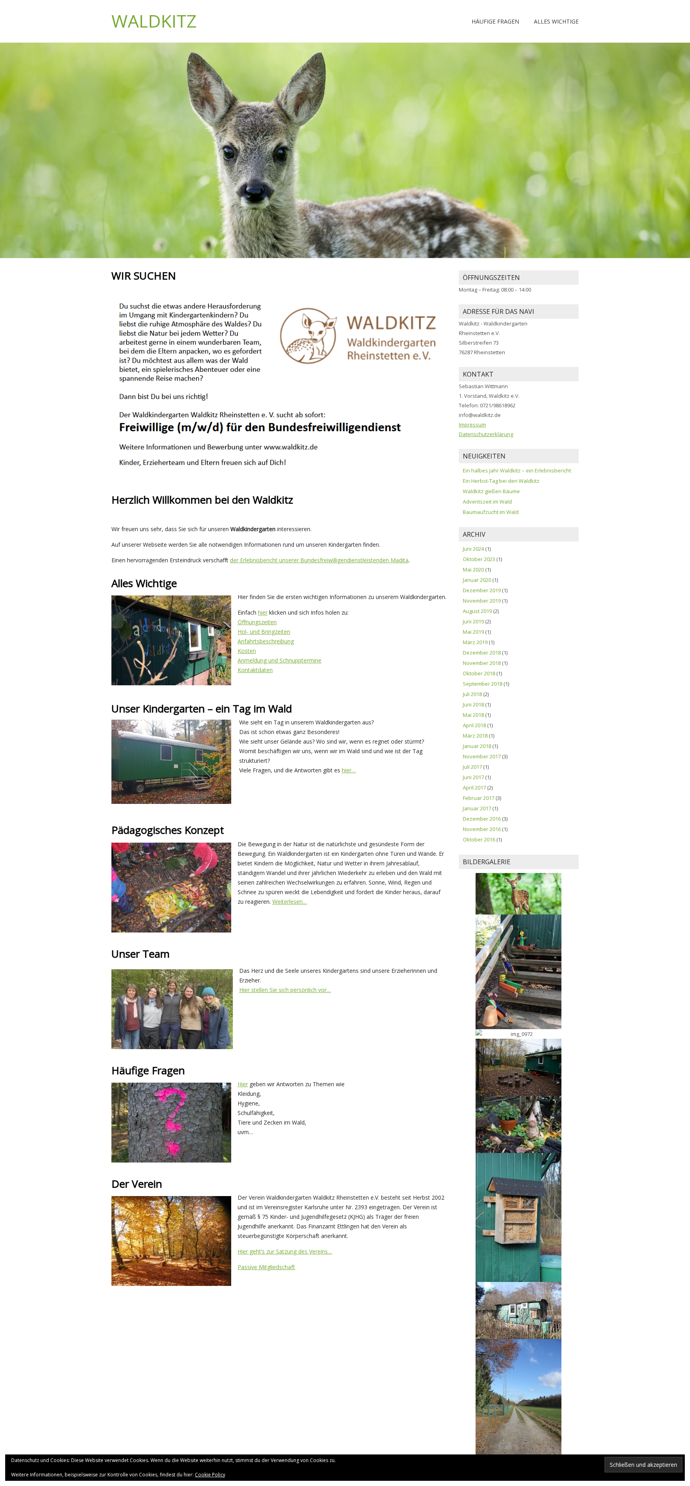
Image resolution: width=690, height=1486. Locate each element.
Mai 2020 (473, 569)
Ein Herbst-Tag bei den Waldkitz (501, 480)
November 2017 (482, 756)
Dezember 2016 (482, 818)
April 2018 (474, 725)
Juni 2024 (473, 548)
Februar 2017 (478, 798)
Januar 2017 (477, 808)
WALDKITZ (154, 21)
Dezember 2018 (482, 652)
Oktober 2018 (479, 673)
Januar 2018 (477, 746)
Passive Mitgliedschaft (266, 1267)
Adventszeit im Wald (487, 501)
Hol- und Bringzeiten (264, 631)
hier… (349, 770)
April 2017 (474, 787)
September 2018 (482, 683)
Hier (243, 1084)
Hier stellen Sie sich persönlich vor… (285, 990)
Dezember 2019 (482, 590)
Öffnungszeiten (257, 622)
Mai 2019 (473, 631)
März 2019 (475, 642)
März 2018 (475, 735)
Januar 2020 (477, 579)
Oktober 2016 (479, 839)
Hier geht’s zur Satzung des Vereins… (285, 1251)
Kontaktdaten (255, 670)
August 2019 (477, 611)
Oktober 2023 (479, 559)
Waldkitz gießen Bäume (491, 491)
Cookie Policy (210, 1474)
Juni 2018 (473, 704)
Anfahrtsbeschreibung (266, 641)
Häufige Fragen (495, 21)
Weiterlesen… (289, 901)
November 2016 (482, 829)
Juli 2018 (472, 694)
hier (263, 612)
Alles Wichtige (556, 21)
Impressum (472, 424)
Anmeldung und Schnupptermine (279, 660)
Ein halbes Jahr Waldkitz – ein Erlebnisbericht (517, 470)
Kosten (247, 651)
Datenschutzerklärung (486, 434)
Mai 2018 (473, 714)
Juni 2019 (473, 621)
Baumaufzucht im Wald (491, 512)
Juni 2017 (473, 777)
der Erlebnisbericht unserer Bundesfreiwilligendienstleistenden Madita (319, 560)
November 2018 (482, 663)
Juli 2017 (472, 766)
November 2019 (482, 600)
